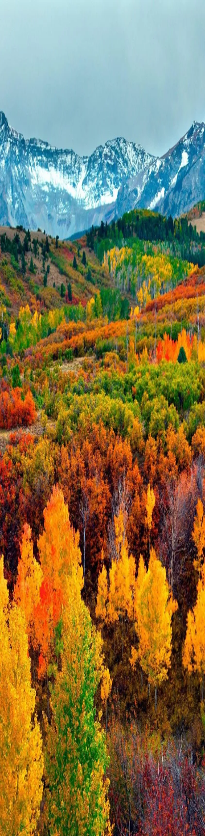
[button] (102, 561)
